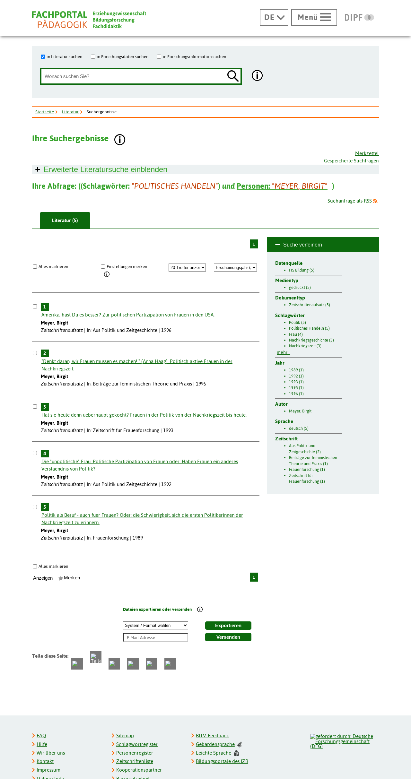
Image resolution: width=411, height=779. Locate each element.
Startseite (44, 111)
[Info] (107, 274)
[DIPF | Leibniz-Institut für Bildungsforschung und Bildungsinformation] (359, 17)
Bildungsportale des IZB (222, 761)
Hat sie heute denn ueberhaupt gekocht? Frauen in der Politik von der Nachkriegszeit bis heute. (144, 415)
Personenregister (134, 753)
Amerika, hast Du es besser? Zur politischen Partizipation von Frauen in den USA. (127, 314)
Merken (72, 577)
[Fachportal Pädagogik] (89, 19)
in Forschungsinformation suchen (194, 56)
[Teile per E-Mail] (151, 664)
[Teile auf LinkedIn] (133, 664)
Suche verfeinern (302, 244)
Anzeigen (43, 578)
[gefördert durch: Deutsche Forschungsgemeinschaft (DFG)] (344, 740)
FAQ (41, 735)
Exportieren (228, 625)
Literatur (70, 111)
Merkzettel (367, 153)
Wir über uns (51, 753)
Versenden (228, 637)
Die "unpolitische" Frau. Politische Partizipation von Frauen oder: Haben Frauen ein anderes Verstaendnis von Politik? (139, 465)
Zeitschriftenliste (134, 761)
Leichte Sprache (213, 753)
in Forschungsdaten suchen (122, 56)
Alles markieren (53, 266)
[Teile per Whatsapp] (114, 664)
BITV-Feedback (212, 735)
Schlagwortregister (137, 744)
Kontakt (45, 761)
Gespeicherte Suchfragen (351, 160)
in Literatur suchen (64, 56)
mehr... (283, 352)
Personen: (282, 186)
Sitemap (125, 735)
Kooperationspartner (139, 770)
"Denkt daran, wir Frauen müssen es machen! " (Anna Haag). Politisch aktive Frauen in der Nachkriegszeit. (136, 365)
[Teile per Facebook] (77, 664)
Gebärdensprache (215, 744)
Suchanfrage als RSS (350, 200)
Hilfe (42, 744)
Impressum (48, 770)
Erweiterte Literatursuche (105, 169)
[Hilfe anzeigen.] (257, 76)
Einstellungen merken (127, 266)
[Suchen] (233, 76)
